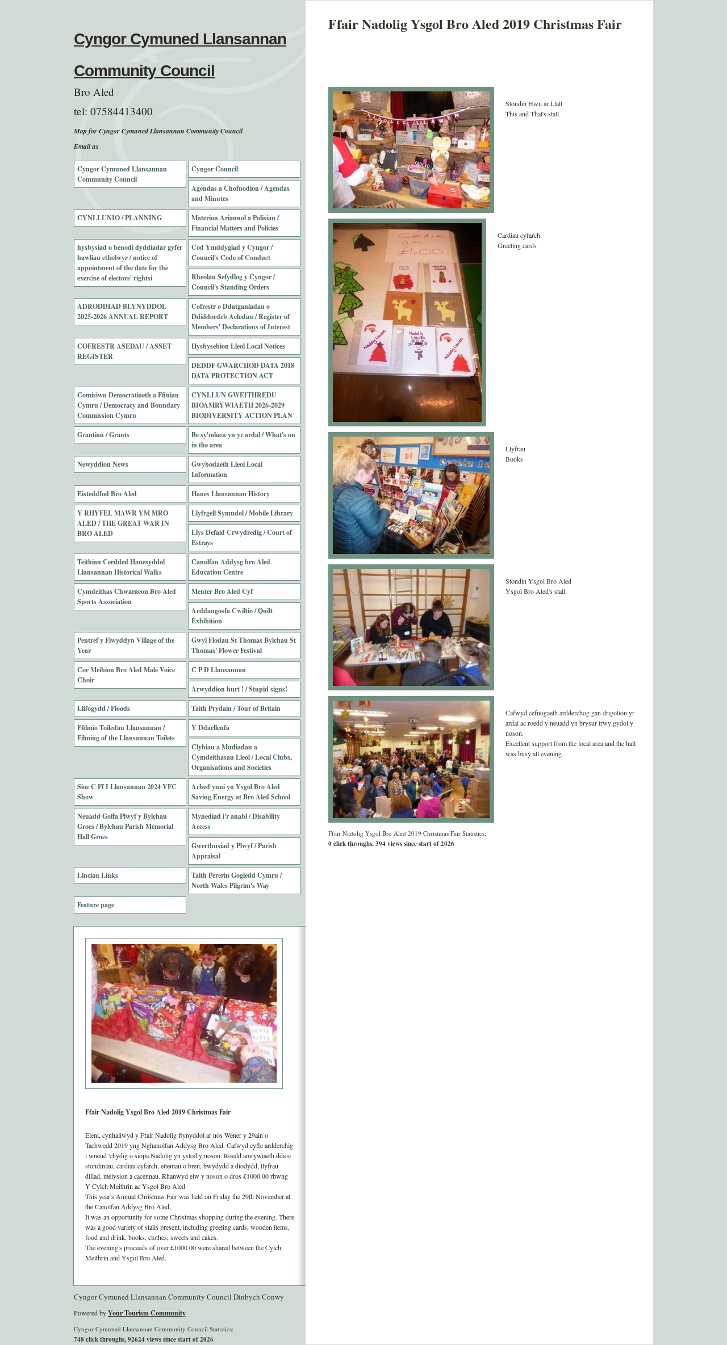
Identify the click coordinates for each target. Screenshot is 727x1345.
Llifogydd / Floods (103, 708)
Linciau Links (97, 875)
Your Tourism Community (147, 1313)
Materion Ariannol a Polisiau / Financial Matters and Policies (235, 223)
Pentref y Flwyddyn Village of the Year (125, 645)
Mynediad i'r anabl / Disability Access (235, 821)
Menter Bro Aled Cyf (222, 591)
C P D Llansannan (218, 669)
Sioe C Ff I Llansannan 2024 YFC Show (127, 792)
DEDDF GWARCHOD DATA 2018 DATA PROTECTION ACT (242, 370)
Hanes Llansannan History (230, 493)
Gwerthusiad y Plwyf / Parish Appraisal (234, 851)
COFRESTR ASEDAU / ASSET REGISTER (124, 351)
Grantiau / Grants (103, 434)
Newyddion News (102, 464)
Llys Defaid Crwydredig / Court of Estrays (241, 537)
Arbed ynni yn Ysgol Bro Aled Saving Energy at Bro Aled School (240, 792)
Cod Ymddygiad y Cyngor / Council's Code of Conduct (232, 252)
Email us (86, 146)
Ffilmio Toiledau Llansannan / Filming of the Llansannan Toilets (126, 733)
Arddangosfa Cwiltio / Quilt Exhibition (232, 616)
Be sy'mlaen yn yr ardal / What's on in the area (243, 440)
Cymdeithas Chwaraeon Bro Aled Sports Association (126, 596)
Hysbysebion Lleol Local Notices (238, 346)
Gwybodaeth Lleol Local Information (226, 469)
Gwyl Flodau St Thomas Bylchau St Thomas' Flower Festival (243, 645)
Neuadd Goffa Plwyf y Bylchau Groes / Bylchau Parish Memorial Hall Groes (125, 826)
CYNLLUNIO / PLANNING (119, 218)
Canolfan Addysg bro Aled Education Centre (230, 567)
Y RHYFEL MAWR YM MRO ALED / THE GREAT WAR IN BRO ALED (123, 523)
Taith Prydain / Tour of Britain (236, 708)
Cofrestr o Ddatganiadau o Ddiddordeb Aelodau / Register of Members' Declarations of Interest (240, 316)
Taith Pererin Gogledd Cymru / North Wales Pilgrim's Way (236, 880)
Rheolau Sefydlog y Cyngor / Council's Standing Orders (233, 282)
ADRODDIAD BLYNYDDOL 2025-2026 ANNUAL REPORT (122, 311)
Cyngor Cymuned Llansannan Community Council (122, 174)
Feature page (95, 905)
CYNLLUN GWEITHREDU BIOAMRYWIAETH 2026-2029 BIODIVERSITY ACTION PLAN (242, 405)
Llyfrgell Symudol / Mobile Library (242, 513)
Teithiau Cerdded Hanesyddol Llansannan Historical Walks (121, 567)
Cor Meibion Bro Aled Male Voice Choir (126, 675)
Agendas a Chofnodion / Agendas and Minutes (240, 193)
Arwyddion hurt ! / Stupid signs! (239, 689)
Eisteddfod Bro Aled (107, 493)
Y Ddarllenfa (210, 727)
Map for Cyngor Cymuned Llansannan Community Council (158, 131)
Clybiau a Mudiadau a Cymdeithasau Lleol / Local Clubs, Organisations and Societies (241, 757)
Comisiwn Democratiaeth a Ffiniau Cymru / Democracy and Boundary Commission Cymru (128, 405)
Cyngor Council (214, 169)
